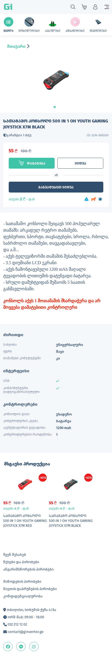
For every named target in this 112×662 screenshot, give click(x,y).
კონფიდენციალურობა (23, 596)
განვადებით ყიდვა (56, 187)
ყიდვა (80, 163)
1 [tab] (56, 107)
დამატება (36, 163)
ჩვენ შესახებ (14, 555)
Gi (8, 7)
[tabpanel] (56, 85)
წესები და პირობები (21, 562)
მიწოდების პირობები (22, 581)
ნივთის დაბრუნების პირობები (30, 589)
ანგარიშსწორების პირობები (28, 569)
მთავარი (16, 46)
